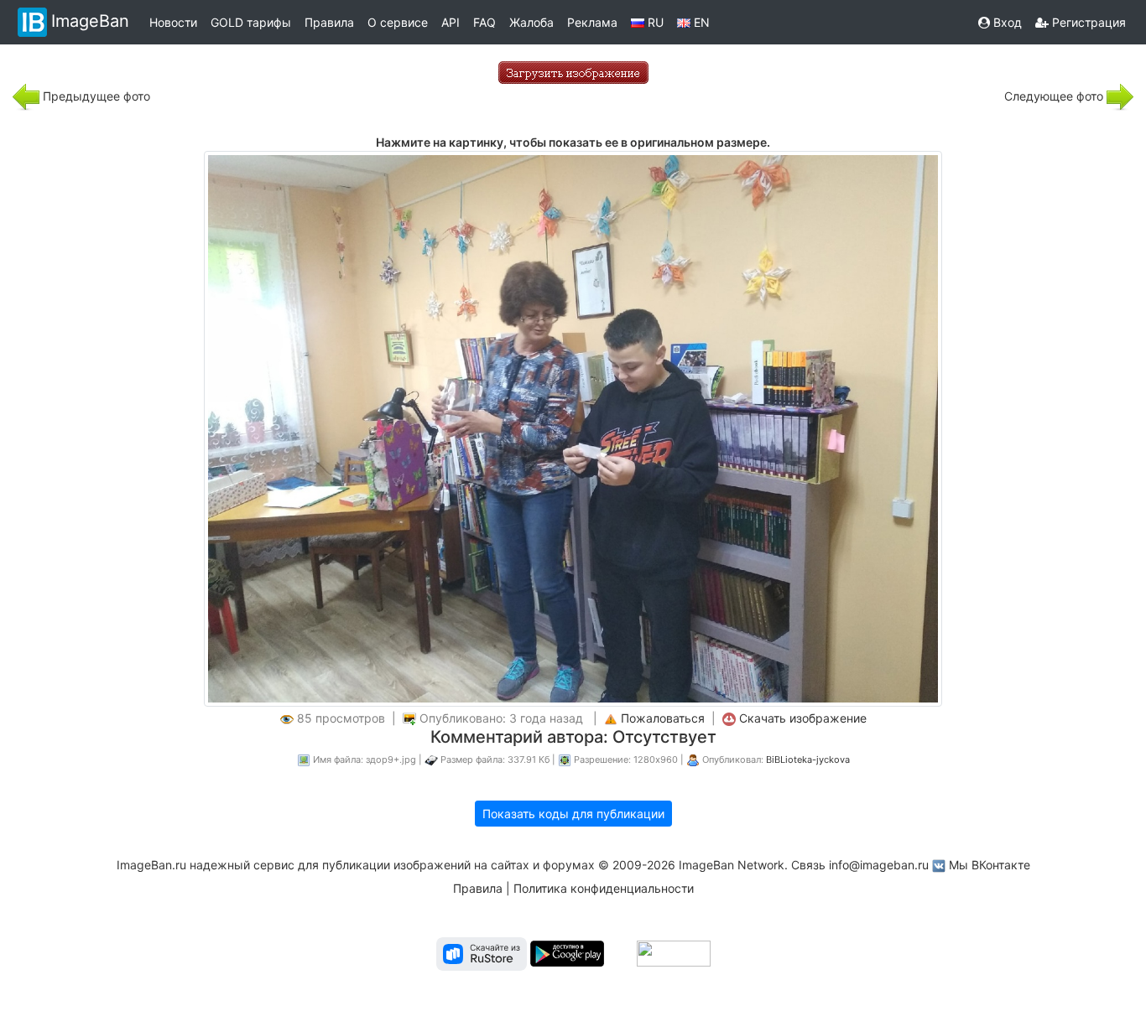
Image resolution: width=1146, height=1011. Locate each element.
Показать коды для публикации (573, 813)
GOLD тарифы (251, 22)
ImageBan (90, 21)
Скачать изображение (803, 718)
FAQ (484, 22)
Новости (173, 22)
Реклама (592, 22)
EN (700, 22)
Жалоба (531, 22)
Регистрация (1087, 22)
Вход (1006, 22)
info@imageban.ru (879, 865)
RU (654, 22)
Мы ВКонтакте (989, 865)
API (450, 22)
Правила (329, 22)
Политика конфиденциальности (603, 888)
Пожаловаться (663, 718)
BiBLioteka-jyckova (808, 759)
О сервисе (397, 22)
